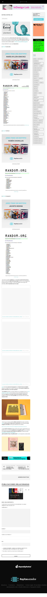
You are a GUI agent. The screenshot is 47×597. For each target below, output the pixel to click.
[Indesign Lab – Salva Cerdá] (23, 5)
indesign (35, 88)
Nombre (4, 528)
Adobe (35, 58)
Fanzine (40, 78)
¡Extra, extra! (4, 18)
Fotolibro (36, 82)
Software (36, 131)
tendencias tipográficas (36, 134)
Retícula (35, 120)
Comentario (5, 507)
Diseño (41, 65)
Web (2, 541)
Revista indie (36, 124)
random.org (27, 125)
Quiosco (35, 115)
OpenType (35, 109)
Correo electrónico (7, 534)
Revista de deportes (38, 122)
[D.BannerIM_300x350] (38, 35)
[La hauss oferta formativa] (38, 51)
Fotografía (36, 80)
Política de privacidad (18, 551)
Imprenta (35, 86)
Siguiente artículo (21, 465)
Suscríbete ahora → (38, 19)
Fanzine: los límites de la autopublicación (23, 468)
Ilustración (36, 84)
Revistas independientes (37, 129)
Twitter (16, 41)
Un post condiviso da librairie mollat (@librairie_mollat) (12, 316)
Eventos (35, 78)
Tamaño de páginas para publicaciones (8, 468)
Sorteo (3, 46)
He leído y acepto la (13, 551)
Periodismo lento (37, 113)
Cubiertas (36, 65)
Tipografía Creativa (38, 140)
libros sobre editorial (36, 97)
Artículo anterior (10, 465)
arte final (40, 58)
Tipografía (36, 136)
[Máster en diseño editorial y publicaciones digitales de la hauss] (16, 459)
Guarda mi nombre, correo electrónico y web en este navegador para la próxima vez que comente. (15, 549)
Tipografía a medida (38, 138)
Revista (40, 120)
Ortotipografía (37, 111)
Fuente (41, 82)
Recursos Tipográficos (36, 118)
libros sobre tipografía (36, 100)
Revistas (35, 126)
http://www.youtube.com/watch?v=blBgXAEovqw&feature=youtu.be (14, 426)
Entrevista (36, 76)
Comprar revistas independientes (37, 63)
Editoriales (36, 74)
